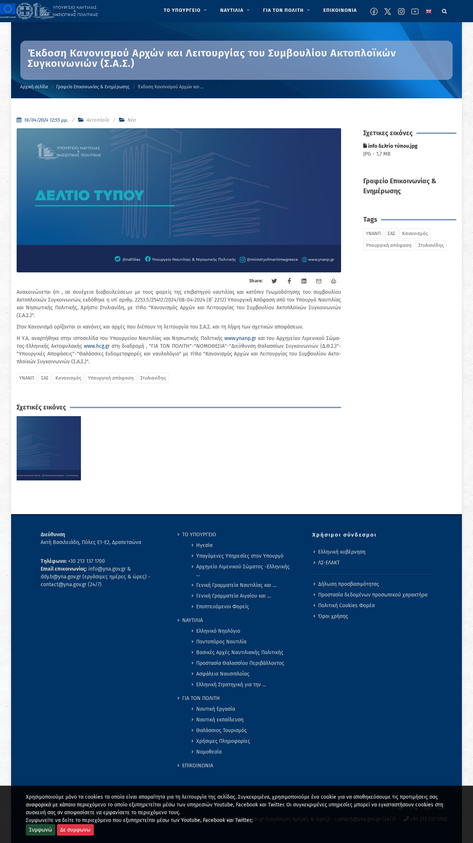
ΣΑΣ (45, 378)
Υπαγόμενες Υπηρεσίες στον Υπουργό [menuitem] (239, 556)
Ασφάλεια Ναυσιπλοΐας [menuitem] (222, 674)
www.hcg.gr (97, 346)
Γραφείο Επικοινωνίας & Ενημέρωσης (93, 86)
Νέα (131, 120)
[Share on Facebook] (289, 281)
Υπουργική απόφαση (111, 378)
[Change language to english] (429, 11)
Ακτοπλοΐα (97, 120)
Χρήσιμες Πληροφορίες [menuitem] (223, 741)
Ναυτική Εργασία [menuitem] (215, 709)
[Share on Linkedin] (304, 281)
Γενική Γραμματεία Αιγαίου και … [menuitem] (233, 596)
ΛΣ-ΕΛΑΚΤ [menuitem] (329, 563)
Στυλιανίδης (153, 378)
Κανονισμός (68, 378)
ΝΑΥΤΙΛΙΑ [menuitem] (192, 620)
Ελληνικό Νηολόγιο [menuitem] (218, 631)
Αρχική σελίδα (34, 86)
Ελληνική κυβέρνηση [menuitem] (341, 552)
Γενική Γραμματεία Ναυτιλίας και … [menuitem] (236, 585)
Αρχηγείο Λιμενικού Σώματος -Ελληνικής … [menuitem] (243, 571)
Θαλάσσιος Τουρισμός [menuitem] (221, 730)
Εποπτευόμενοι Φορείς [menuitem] (222, 607)
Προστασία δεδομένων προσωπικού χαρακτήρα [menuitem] (373, 595)
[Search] (444, 10)
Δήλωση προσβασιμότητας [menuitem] (348, 584)
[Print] (333, 281)
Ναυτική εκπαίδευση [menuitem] (220, 720)
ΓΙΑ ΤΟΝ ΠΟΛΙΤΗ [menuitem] (201, 698)
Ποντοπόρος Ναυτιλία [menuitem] (221, 642)
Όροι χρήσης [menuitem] (333, 616)
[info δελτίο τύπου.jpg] (49, 448)
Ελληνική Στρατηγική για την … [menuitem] (231, 684)
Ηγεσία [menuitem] (204, 545)
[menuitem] (186, 10)
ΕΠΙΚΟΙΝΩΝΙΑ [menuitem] (197, 765)
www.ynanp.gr (240, 338)
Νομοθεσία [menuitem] (209, 752)
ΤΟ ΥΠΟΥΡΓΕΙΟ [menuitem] (199, 534)
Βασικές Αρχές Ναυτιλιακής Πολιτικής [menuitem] (239, 652)
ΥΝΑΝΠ (26, 378)
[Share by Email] (319, 281)
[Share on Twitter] (274, 281)
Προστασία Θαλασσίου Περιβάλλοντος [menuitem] (240, 663)
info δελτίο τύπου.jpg (392, 146)
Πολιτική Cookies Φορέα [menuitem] (346, 605)
